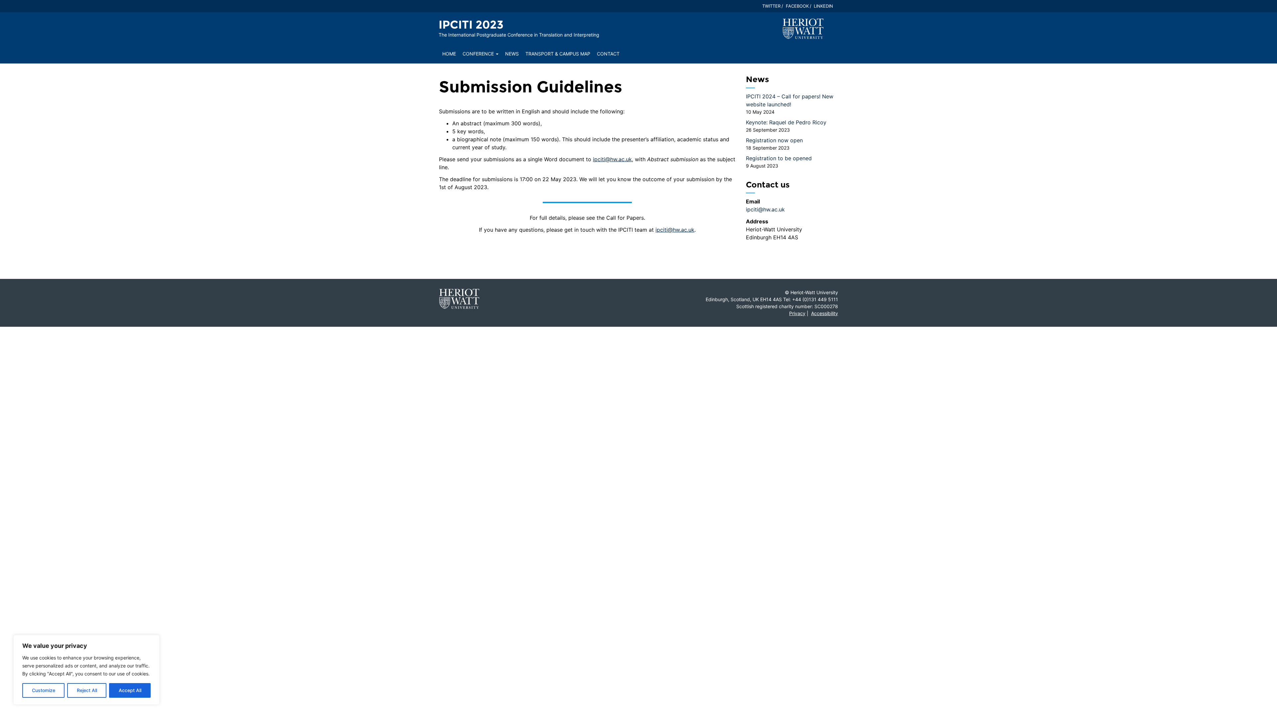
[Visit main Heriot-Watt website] (803, 28)
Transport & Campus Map (557, 54)
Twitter (771, 6)
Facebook (797, 6)
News (512, 54)
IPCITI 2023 (471, 25)
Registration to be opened (779, 158)
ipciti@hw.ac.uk (612, 159)
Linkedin (823, 6)
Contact (608, 54)
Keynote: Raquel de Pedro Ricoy (786, 122)
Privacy (797, 313)
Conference (479, 54)
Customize (43, 690)
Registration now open (774, 140)
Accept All (130, 690)
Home (449, 54)
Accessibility (824, 313)
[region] (86, 670)
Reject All (87, 690)
